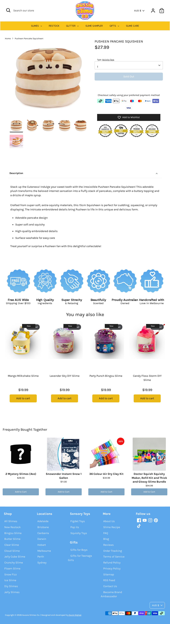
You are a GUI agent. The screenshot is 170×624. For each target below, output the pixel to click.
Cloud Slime (12, 550)
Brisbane (43, 527)
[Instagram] (150, 520)
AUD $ (137, 10)
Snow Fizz (10, 574)
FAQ (105, 533)
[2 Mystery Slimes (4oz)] (21, 454)
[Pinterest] (156, 520)
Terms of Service (114, 556)
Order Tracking (112, 550)
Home (8, 38)
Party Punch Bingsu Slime (105, 375)
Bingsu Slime (13, 533)
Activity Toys (108, 59)
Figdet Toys (77, 521)
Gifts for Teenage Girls (80, 558)
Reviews (108, 544)
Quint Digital (74, 615)
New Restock (12, 527)
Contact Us (110, 586)
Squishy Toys (78, 533)
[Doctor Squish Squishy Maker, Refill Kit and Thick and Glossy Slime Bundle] (149, 454)
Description (16, 173)
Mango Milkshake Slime (23, 375)
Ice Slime (10, 580)
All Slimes (10, 521)
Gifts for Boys (78, 549)
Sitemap (108, 574)
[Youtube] (145, 520)
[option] (48, 79)
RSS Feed (109, 580)
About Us (109, 521)
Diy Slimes (11, 586)
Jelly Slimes (12, 592)
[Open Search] (8, 10)
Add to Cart (21, 491)
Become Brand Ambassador (111, 594)
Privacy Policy (112, 568)
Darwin (41, 538)
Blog (106, 538)
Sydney (41, 562)
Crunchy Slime (13, 562)
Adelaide (42, 521)
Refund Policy (112, 562)
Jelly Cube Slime (14, 556)
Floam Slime (12, 568)
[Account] (153, 10)
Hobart (41, 544)
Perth (40, 556)
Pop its (74, 527)
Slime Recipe (111, 527)
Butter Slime (12, 538)
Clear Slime (11, 544)
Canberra (43, 533)
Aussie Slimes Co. (31, 615)
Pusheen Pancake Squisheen (29, 38)
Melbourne (44, 550)
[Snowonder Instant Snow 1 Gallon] (64, 454)
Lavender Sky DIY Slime (65, 375)
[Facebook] (139, 520)
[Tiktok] (139, 526)
